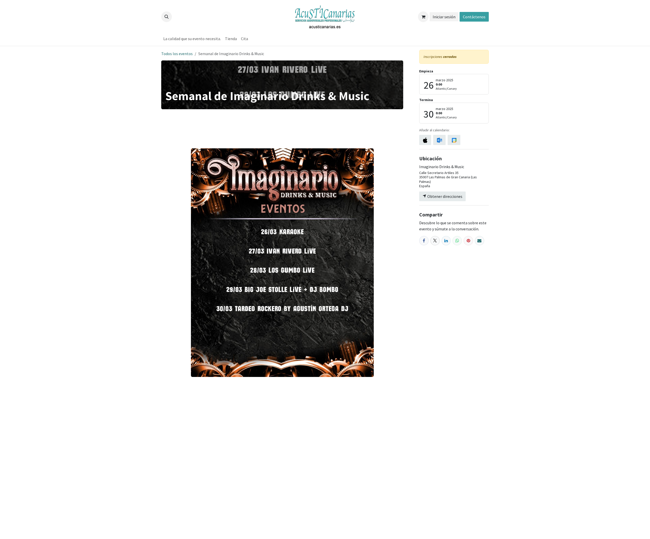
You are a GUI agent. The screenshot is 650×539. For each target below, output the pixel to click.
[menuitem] (192, 39)
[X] (435, 240)
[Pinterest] (468, 240)
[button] (166, 16)
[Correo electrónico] (479, 240)
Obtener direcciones (444, 196)
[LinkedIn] (446, 240)
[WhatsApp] (457, 240)
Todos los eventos (177, 53)
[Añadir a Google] (454, 140)
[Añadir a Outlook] (439, 140)
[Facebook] (424, 240)
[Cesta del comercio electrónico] (423, 16)
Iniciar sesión (444, 16)
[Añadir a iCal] (425, 140)
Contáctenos (474, 16)
